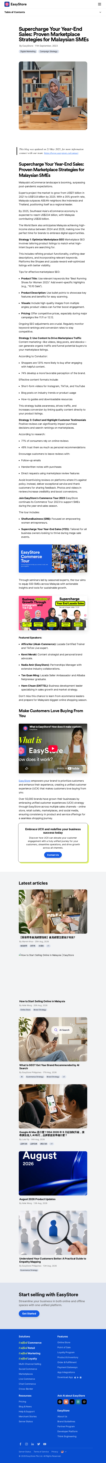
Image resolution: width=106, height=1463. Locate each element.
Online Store (25, 1010)
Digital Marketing (28, 51)
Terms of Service (41, 1451)
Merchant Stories (28, 1416)
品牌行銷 (23, 1144)
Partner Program (66, 1426)
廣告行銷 (43, 1144)
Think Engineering (66, 1436)
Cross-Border (26, 1388)
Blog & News (25, 1406)
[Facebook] (20, 1444)
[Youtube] (44, 1444)
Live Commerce (27, 1378)
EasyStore (25, 780)
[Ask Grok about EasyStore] (84, 1401)
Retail (27, 1347)
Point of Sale (64, 1347)
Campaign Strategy (48, 51)
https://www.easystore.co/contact (61, 153)
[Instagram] (26, 1444)
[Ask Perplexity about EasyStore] (78, 1401)
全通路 (41, 946)
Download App (65, 1377)
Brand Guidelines (66, 1421)
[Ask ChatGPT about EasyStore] (59, 1401)
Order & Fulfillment (66, 1362)
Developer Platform (67, 1431)
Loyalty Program (66, 1352)
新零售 (32, 946)
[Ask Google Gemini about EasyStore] (72, 1401)
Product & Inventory (67, 1357)
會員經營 (23, 946)
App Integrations (66, 1372)
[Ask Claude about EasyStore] (65, 1401)
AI (21, 1077)
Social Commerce (28, 1369)
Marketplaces (26, 1373)
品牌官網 (33, 1144)
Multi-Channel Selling (30, 1364)
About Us (62, 1416)
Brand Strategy (40, 1010)
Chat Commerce (27, 1383)
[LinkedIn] (32, 1444)
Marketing (29, 1353)
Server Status (26, 1421)
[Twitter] (38, 1444)
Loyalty (28, 1358)
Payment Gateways (67, 1367)
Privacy (54, 1451)
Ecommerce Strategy (34, 1077)
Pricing (22, 1401)
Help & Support (27, 1411)
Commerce (30, 1342)
